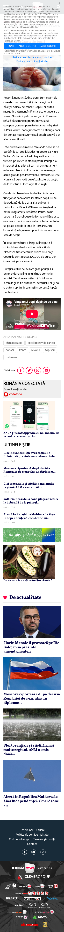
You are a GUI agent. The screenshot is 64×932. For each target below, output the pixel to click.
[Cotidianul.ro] (32, 898)
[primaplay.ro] (53, 886)
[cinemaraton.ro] (32, 905)
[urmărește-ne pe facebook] (24, 852)
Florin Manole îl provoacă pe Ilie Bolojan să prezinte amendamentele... (30, 454)
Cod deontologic (19, 839)
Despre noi (26, 830)
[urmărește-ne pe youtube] (33, 852)
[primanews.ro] (40, 886)
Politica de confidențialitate (32, 835)
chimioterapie (14, 342)
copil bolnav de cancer (41, 342)
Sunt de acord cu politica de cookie (32, 46)
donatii (10, 350)
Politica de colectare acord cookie (32, 58)
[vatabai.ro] (45, 925)
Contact (32, 844)
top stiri (50, 350)
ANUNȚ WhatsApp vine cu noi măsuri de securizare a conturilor (31, 434)
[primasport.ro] (32, 893)
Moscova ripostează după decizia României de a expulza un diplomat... (29, 470)
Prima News (23, 868)
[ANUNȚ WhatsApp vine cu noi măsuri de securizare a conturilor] (29, 415)
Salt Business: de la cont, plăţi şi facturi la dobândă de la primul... (30, 501)
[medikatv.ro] (20, 905)
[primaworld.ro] (21, 917)
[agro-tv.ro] (40, 917)
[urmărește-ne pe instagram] (43, 852)
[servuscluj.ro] (29, 924)
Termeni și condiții (44, 839)
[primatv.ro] (8, 886)
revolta (35, 350)
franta (22, 350)
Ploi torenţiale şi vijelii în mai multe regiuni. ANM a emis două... (28, 485)
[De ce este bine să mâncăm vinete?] (29, 561)
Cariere (40, 830)
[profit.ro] (12, 898)
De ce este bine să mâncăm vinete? (27, 581)
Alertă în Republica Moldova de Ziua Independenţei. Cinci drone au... (29, 516)
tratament (12, 357)
